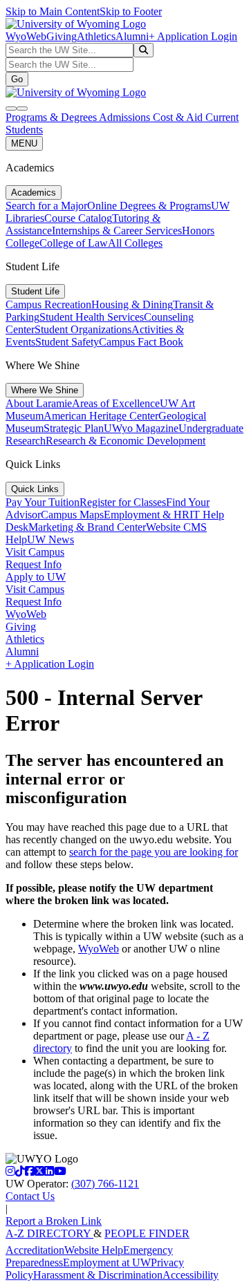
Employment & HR (147, 514)
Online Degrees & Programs (149, 206)
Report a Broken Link (54, 1221)
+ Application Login (193, 36)
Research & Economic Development (125, 441)
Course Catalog (78, 218)
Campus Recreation (48, 304)
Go (17, 79)
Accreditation (35, 1250)
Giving (61, 36)
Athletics (96, 36)
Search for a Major (46, 206)
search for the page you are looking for (153, 852)
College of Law (73, 243)
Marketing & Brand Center (87, 527)
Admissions (126, 117)
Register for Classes (123, 502)
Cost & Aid (179, 117)
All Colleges (135, 243)
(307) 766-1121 (105, 1184)
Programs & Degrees (52, 117)
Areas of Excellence (116, 403)
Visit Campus (35, 552)
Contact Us (30, 1196)
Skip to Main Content (53, 11)
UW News (50, 539)
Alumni (132, 36)
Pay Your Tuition (43, 502)
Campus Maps (72, 514)
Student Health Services (91, 317)
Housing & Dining (132, 304)
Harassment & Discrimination (98, 1275)
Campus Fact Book (141, 342)
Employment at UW (107, 1262)
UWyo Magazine (141, 428)
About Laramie (39, 403)
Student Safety (67, 342)
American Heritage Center (101, 416)
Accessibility (191, 1275)
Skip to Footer (131, 11)
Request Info (34, 564)
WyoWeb (26, 36)
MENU (24, 143)
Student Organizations (83, 329)
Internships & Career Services (117, 230)
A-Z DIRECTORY (49, 1233)
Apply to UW (36, 577)
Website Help (93, 1250)
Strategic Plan (74, 428)
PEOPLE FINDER (147, 1233)
